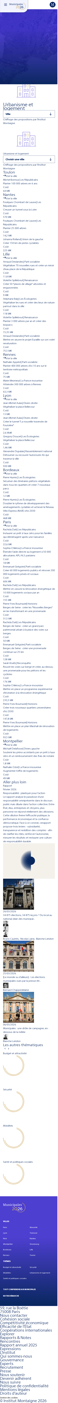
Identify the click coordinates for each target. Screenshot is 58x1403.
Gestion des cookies (9, 1398)
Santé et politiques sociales (15, 1278)
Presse (5, 1371)
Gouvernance (12, 1360)
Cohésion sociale (15, 1319)
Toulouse (33, 1233)
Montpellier (8, 1244)
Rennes (6, 1255)
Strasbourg (34, 1244)
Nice (5, 1238)
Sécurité (33, 1267)
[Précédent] (5, 1048)
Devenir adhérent (15, 1378)
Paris (5, 1227)
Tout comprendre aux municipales (19, 1289)
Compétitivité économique (24, 1322)
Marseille (34, 1227)
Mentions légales (15, 1389)
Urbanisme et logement (40, 1273)
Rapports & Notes (15, 1337)
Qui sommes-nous (16, 1356)
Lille (31, 1250)
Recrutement (11, 1367)
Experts (6, 1363)
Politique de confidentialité (24, 1386)
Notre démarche (11, 1296)
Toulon (32, 1255)
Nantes (33, 1238)
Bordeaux (7, 1250)
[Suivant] (9, 1048)
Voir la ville (11, 176)
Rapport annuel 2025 (18, 1345)
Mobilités (7, 1273)
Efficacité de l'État (16, 1326)
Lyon (5, 1233)
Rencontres (10, 1341)
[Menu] (5, 5)
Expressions (10, 1348)
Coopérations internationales (26, 1330)
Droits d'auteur (13, 1393)
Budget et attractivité (12, 1267)
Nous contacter (13, 1315)
